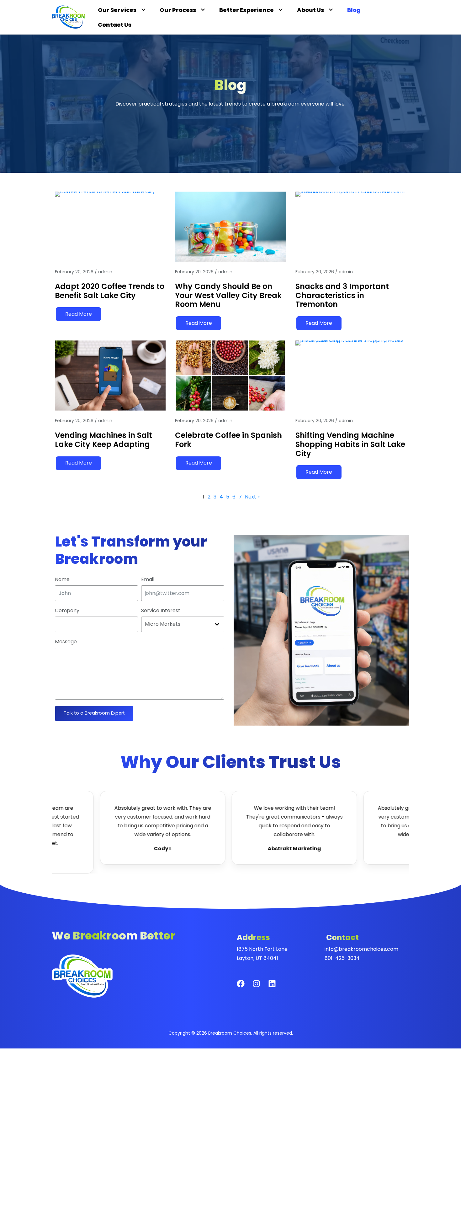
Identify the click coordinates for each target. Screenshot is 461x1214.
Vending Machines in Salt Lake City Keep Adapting (103, 439)
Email (147, 579)
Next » (252, 496)
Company (67, 610)
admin (105, 272)
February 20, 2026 (74, 272)
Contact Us (114, 25)
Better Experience (246, 10)
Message (66, 642)
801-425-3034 (342, 958)
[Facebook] (244, 987)
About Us (310, 10)
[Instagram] (260, 987)
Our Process (178, 10)
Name (62, 579)
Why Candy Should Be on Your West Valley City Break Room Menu (228, 295)
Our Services (117, 10)
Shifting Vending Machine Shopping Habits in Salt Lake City (350, 444)
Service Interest (160, 610)
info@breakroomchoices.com (361, 949)
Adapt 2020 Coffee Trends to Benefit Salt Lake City (109, 291)
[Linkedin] (276, 987)
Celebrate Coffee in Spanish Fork (228, 439)
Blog (354, 10)
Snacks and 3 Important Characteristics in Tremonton (342, 295)
